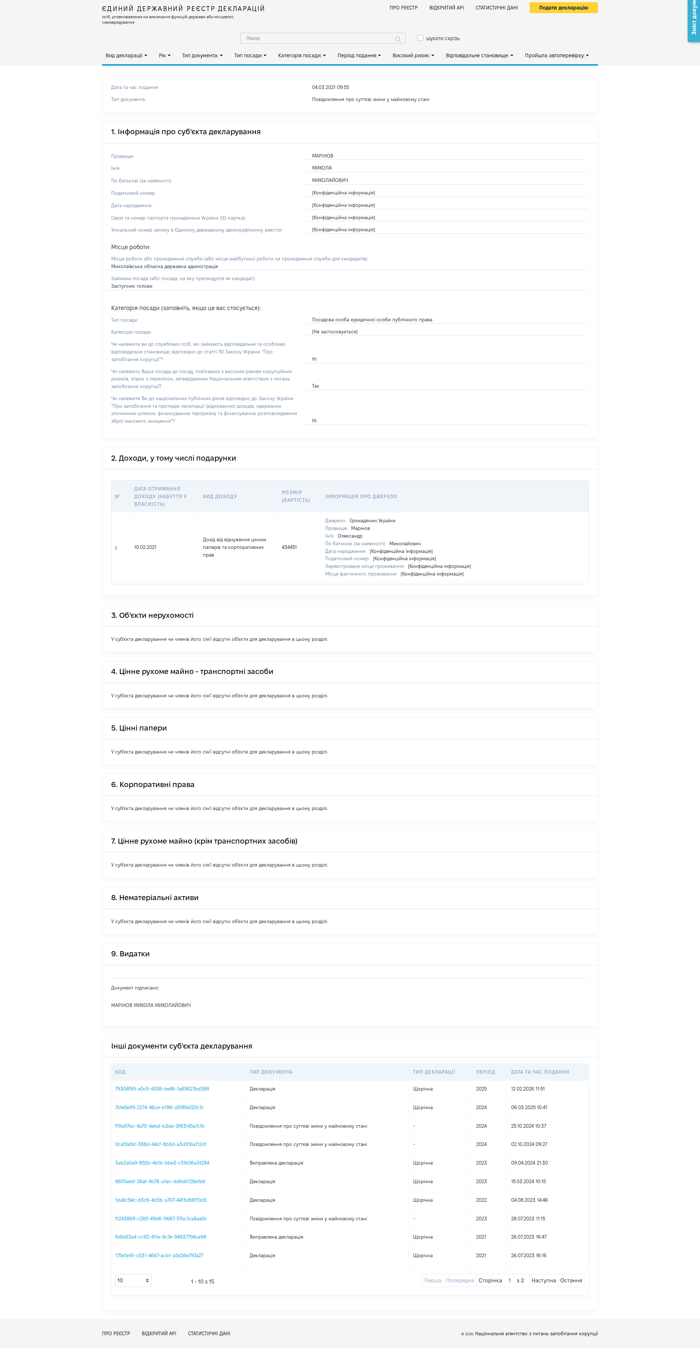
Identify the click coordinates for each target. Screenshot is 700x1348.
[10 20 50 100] (133, 1280)
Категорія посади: (300, 55)
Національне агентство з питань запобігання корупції (536, 1333)
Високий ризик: (411, 55)
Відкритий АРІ (446, 7)
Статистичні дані (497, 7)
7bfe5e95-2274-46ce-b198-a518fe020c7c (159, 1107)
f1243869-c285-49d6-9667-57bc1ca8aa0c (161, 1218)
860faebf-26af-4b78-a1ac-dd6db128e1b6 (160, 1181)
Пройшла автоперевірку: (555, 55)
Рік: (163, 55)
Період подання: (357, 55)
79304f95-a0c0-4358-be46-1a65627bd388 (162, 1088)
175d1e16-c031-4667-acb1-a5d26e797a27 (159, 1255)
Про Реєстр (404, 7)
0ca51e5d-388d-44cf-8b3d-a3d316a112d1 (160, 1144)
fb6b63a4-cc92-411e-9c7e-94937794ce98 (160, 1236)
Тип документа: (200, 55)
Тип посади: (248, 55)
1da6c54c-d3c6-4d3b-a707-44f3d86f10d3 (161, 1199)
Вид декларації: (124, 55)
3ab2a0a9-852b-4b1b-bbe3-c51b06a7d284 (162, 1162)
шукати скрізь (443, 38)
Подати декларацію (563, 8)
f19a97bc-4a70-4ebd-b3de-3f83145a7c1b (160, 1125)
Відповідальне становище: (477, 55)
